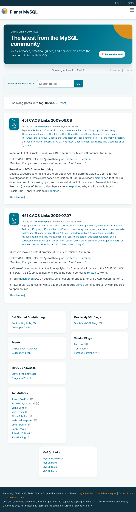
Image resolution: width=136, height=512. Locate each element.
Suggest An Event (22, 352)
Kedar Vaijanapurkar (24, 420)
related (91, 272)
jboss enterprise (114, 240)
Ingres (52, 236)
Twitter (69, 159)
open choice (52, 240)
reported (54, 191)
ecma (102, 240)
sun (61, 130)
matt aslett (52, 134)
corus (77, 240)
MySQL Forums (51, 471)
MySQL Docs (50, 462)
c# (74, 225)
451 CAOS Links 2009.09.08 (47, 120)
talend (83, 236)
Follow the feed (114, 54)
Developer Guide (21, 327)
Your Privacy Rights (105, 493)
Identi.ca (85, 159)
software (47, 130)
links (38, 130)
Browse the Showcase (24, 373)
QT (45, 236)
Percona (81, 344)
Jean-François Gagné (25, 403)
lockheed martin (30, 244)
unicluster (68, 137)
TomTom (102, 137)
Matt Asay (89, 233)
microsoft (67, 225)
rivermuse (68, 141)
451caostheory (107, 130)
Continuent (82, 348)
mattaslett (64, 134)
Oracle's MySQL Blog (88, 323)
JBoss (99, 233)
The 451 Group (41, 126)
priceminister (46, 244)
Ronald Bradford (23, 399)
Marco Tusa (20, 412)
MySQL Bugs (50, 466)
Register (129, 3)
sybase (118, 225)
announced (31, 268)
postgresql (34, 225)
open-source (111, 134)
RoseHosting (20, 437)
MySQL (28, 145)
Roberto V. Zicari (22, 433)
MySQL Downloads (53, 458)
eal (96, 240)
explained (75, 186)
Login (118, 3)
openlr (94, 141)
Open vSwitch (82, 141)
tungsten (104, 236)
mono (80, 225)
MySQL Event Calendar (24, 348)
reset (63, 103)
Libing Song (20, 407)
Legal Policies (86, 493)
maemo (39, 236)
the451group (40, 137)
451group (27, 134)
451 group (93, 130)
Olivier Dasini (21, 424)
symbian (108, 225)
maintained (101, 178)
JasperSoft (110, 233)
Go (78, 83)
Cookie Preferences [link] (14, 497)
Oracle (31, 130)
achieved (28, 278)
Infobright (61, 236)
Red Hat (82, 130)
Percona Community (87, 352)
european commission (85, 137)
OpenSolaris (55, 137)
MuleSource (28, 236)
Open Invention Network (38, 141)
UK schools (60, 244)
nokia (100, 225)
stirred (80, 284)
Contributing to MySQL (24, 323)
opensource (71, 130)
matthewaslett (96, 134)
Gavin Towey (20, 428)
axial (62, 240)
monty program (116, 137)
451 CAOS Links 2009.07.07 (46, 215)
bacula (69, 240)
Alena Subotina (22, 416)
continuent (73, 236)
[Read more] (17, 197)
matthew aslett (79, 134)
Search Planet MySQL (21, 84)
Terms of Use (125, 493)
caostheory (39, 134)
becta (113, 236)
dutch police (87, 240)
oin (23, 141)
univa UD (57, 141)
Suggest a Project (21, 378)
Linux (55, 130)
